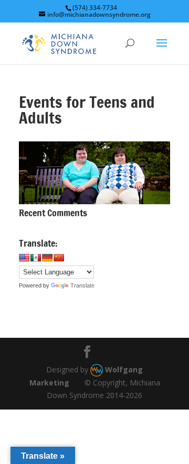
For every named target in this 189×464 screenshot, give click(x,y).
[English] (24, 257)
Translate (82, 285)
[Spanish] (35, 257)
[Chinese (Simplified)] (59, 257)
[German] (47, 257)
